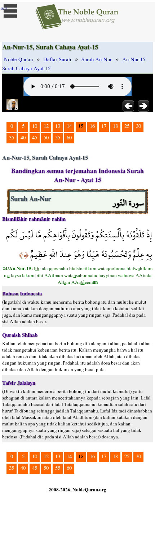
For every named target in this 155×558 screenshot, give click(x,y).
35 (11, 137)
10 (34, 125)
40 (23, 137)
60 (69, 137)
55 (57, 137)
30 (138, 125)
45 (34, 137)
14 (69, 125)
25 (126, 125)
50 (46, 137)
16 (92, 125)
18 (115, 125)
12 (46, 125)
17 (103, 125)
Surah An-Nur (96, 59)
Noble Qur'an (18, 59)
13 (57, 125)
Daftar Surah (57, 59)
